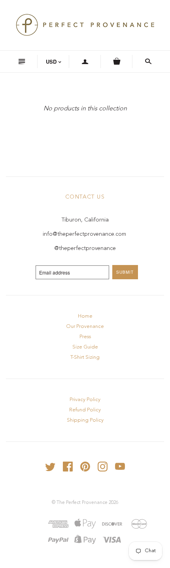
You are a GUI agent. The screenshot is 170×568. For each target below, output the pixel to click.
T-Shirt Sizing (85, 357)
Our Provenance (85, 326)
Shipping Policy (85, 420)
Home (85, 316)
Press (85, 336)
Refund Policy (85, 410)
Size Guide (85, 347)
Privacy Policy (85, 399)
